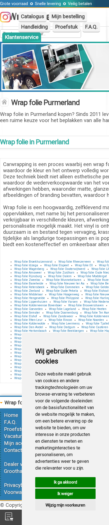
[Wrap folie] (4, 103)
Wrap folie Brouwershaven (86, 305)
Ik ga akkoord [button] (65, 482)
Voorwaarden (19, 492)
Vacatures (15, 436)
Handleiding (34, 27)
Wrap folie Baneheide (28, 283)
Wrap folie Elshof (25, 316)
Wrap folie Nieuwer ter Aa (66, 283)
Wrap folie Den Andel (28, 327)
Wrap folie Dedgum (62, 327)
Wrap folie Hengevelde (29, 298)
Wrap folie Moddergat (92, 276)
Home (11, 415)
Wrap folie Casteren (94, 327)
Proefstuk (66, 27)
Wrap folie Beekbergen (68, 331)
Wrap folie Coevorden (28, 309)
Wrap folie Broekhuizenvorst (33, 261)
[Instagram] (8, 21)
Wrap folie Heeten (94, 309)
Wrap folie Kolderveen (94, 316)
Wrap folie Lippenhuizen (30, 302)
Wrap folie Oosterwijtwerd (67, 269)
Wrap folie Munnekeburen (63, 280)
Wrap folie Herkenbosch (30, 331)
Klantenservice (22, 37)
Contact (13, 450)
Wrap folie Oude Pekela (62, 291)
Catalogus (32, 16)
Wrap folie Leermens (65, 323)
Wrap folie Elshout (96, 291)
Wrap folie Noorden (91, 320)
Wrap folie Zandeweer (58, 316)
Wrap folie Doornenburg (62, 312)
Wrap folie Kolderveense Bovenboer (38, 305)
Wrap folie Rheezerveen (74, 261)
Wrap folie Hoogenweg (64, 294)
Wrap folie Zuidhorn (61, 272)
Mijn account (19, 443)
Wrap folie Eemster (27, 312)
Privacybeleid (19, 485)
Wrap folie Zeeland (27, 291)
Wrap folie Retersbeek (29, 287)
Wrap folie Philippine (65, 298)
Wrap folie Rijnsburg (28, 276)
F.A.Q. (91, 27)
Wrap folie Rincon (60, 320)
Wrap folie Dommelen (65, 287)
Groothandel (18, 471)
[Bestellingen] (9, 519)
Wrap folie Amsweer (28, 272)
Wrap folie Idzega (26, 265)
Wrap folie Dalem (60, 276)
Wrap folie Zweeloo (27, 280)
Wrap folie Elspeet (56, 265)
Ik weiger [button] (65, 493)
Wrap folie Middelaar (28, 294)
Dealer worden (20, 464)
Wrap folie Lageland (62, 309)
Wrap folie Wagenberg (29, 269)
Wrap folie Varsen (65, 302)
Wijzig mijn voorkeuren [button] (65, 505)
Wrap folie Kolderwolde (29, 323)
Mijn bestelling (68, 16)
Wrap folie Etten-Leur (28, 320)
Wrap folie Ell (84, 265)
